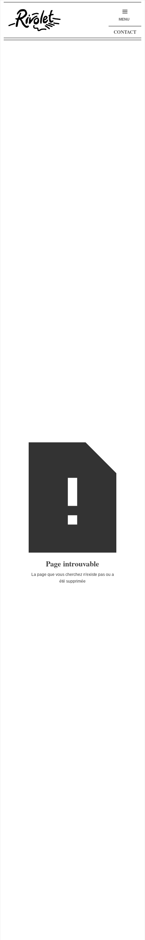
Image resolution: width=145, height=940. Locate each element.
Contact (125, 31)
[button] (124, 15)
